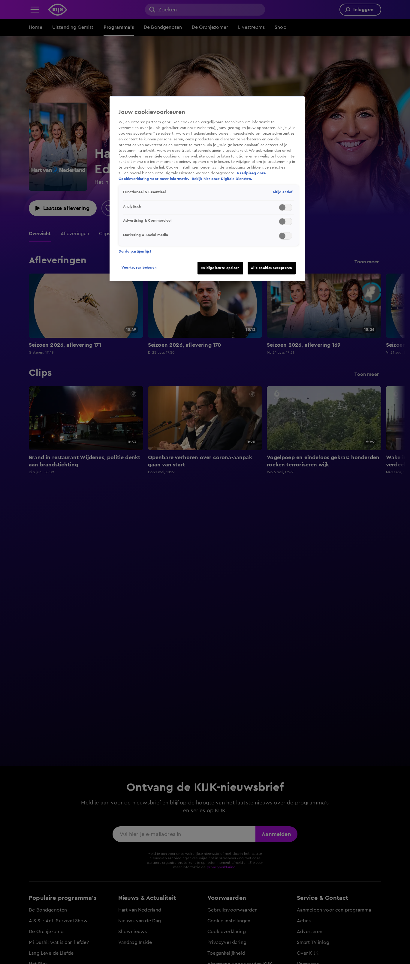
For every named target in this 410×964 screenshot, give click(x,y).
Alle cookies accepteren (271, 268)
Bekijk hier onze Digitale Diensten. (222, 179)
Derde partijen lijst (135, 251)
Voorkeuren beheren (139, 267)
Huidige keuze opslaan (220, 268)
